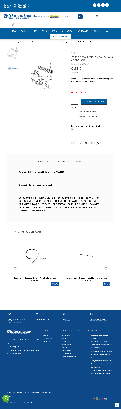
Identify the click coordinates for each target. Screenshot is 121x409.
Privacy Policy (66, 350)
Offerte (45, 335)
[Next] (106, 267)
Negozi (64, 347)
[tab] (44, 161)
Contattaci (65, 341)
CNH (73, 53)
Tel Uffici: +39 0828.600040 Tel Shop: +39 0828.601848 (16, 6)
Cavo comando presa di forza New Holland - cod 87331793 (35, 279)
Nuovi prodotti (48, 338)
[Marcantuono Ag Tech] (20, 16)
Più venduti (47, 341)
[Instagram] (103, 5)
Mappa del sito (67, 344)
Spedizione (66, 335)
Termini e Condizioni (69, 357)
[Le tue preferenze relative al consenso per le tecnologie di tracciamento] (117, 405)
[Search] (80, 16)
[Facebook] (94, 5)
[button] (73, 143)
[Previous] (15, 267)
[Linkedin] (107, 5)
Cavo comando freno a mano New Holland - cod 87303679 (86, 279)
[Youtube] (99, 5)
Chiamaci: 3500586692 (88, 116)
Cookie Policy (66, 353)
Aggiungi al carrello (94, 101)
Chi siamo (65, 338)
